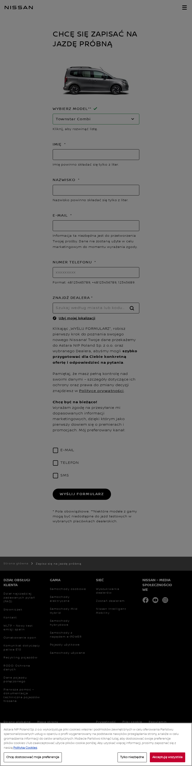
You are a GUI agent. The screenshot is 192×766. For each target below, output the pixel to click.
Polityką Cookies (25, 748)
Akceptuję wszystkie (167, 757)
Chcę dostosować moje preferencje (32, 757)
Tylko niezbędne (132, 757)
